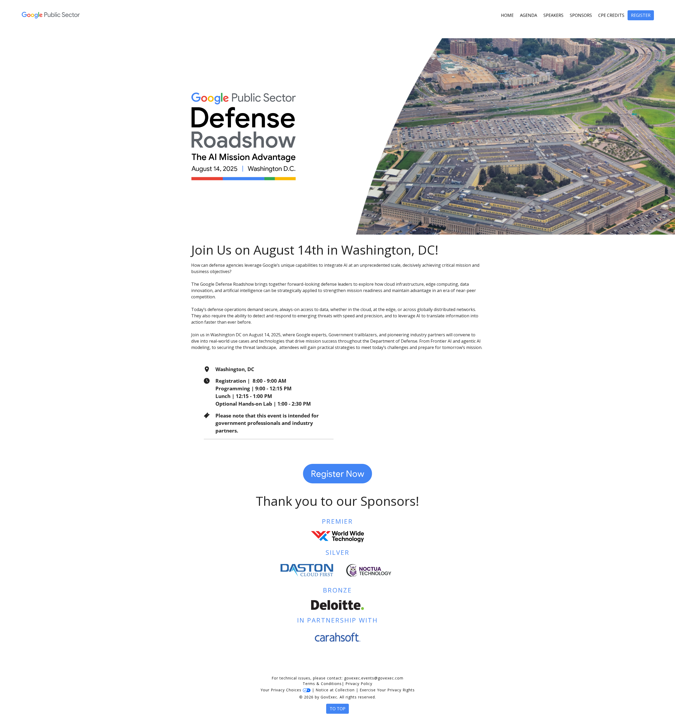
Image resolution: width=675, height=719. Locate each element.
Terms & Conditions (322, 683)
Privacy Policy (358, 683)
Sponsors (581, 15)
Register (640, 15)
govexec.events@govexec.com (373, 678)
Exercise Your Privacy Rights (387, 689)
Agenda (528, 15)
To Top (337, 709)
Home (507, 15)
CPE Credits (611, 15)
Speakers (553, 15)
